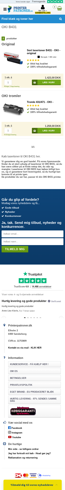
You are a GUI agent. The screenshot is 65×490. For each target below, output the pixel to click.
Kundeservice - (29, 364)
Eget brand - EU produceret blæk (32, 392)
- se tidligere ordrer (23, 449)
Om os (14, 371)
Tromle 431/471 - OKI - (40, 101)
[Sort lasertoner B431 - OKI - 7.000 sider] (13, 68)
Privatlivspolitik (21, 385)
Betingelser (18, 378)
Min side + (43, 12)
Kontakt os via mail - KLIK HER (24, 347)
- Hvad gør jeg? (29, 453)
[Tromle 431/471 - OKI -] (13, 116)
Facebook (16, 428)
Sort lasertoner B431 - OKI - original (43, 52)
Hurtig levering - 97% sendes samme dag (33, 399)
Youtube (16, 437)
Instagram (16, 432)
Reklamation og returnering (23, 457)
